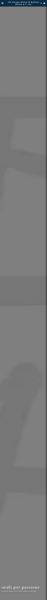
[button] (2, 3)
